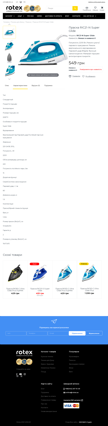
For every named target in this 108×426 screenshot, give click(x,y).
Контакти (76, 16)
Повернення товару (48, 400)
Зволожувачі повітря (76, 364)
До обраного (90, 76)
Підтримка (48, 85)
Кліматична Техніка (48, 368)
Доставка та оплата (53, 16)
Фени (71, 368)
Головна (6, 22)
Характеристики (20, 85)
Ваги (71, 372)
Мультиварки (74, 356)
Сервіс (39, 16)
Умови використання (49, 411)
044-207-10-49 (88, 16)
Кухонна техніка (47, 356)
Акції (20, 16)
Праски (28, 22)
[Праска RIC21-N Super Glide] (9, 32)
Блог (67, 16)
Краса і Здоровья (47, 364)
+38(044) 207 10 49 (72, 389)
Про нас (30, 16)
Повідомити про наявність (91, 69)
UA (17, 2)
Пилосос (72, 360)
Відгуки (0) (36, 85)
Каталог (8, 16)
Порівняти (76, 76)
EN (24, 2)
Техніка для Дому (17, 22)
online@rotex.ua (8, 2)
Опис (7, 85)
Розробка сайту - (78, 422)
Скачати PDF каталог (72, 400)
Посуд (43, 372)
